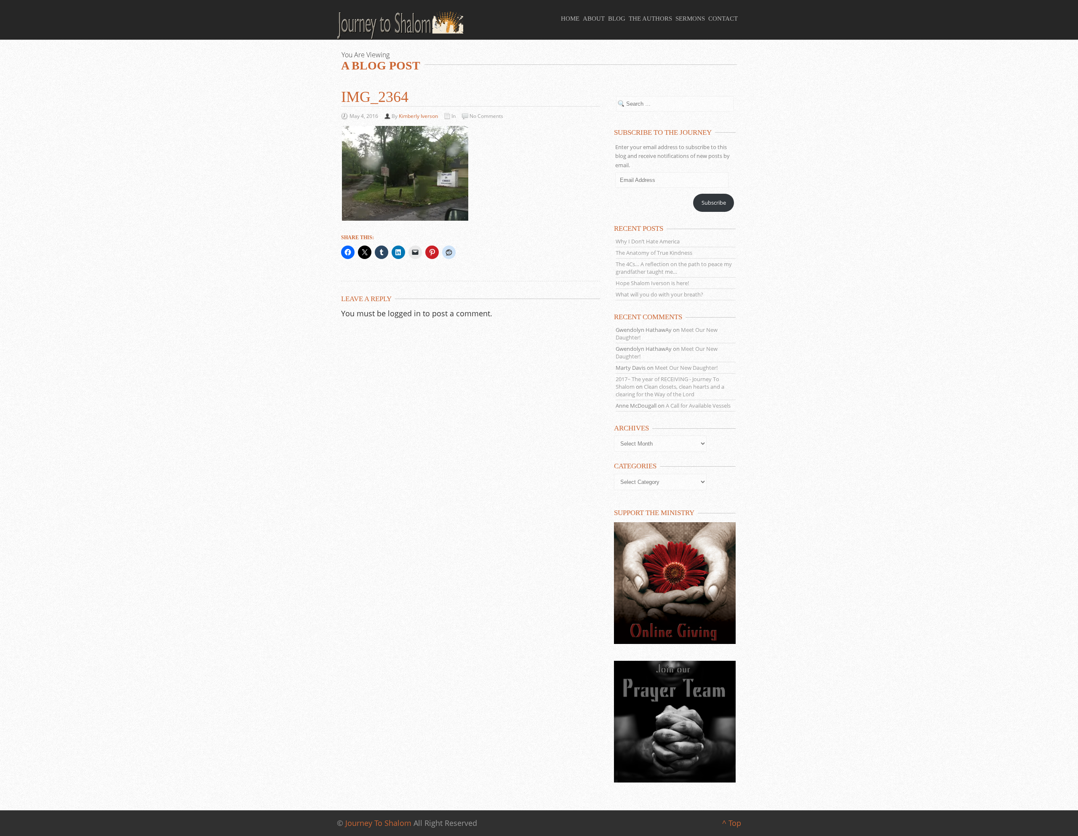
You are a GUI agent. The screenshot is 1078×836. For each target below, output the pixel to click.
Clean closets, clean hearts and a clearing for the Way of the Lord (670, 390)
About (594, 18)
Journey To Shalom (378, 823)
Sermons (690, 18)
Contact (723, 18)
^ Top (731, 823)
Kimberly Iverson (418, 116)
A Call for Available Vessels (698, 405)
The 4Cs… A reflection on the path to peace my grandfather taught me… (674, 267)
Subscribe (714, 202)
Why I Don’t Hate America (648, 241)
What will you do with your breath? (659, 294)
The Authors (650, 18)
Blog (616, 18)
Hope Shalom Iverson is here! (652, 283)
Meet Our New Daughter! (686, 367)
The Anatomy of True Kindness (654, 252)
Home (570, 18)
